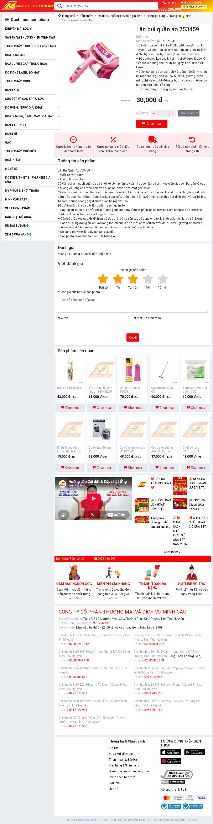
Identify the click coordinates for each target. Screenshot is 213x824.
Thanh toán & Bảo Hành (124, 759)
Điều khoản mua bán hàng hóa (129, 771)
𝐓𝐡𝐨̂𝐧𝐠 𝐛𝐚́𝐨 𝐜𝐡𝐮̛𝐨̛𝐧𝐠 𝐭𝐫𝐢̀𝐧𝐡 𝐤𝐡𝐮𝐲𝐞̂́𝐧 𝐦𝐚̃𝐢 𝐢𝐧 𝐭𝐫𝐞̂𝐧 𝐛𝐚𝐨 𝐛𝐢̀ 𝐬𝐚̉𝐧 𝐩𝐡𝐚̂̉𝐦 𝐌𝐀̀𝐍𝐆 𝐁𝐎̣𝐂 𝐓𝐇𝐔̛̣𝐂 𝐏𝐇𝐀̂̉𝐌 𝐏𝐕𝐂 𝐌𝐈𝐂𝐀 (160, 522)
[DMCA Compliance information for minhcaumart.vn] (176, 774)
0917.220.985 (153, 677)
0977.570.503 (78, 693)
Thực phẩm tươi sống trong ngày (31, 46)
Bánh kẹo (12, 90)
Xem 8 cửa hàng (17, 234)
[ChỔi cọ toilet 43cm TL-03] (195, 429)
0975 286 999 (106, 558)
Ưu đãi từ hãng (16, 225)
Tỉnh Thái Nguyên (193, 6)
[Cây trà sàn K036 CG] (164, 369)
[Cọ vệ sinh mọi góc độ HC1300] (133, 429)
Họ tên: (63, 318)
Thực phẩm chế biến (20, 151)
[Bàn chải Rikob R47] (70, 369)
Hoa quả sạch (15, 55)
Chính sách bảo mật (122, 777)
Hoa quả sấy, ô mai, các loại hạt (29, 116)
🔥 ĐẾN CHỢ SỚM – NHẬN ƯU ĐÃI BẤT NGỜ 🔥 (197, 483)
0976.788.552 (78, 677)
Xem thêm (171, 552)
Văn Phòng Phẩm (17, 208)
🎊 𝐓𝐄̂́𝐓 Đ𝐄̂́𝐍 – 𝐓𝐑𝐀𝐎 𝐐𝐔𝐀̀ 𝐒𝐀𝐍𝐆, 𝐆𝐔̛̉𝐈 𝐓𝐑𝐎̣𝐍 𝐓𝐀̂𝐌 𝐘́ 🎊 (198, 504)
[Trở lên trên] (207, 817)
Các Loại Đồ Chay (18, 217)
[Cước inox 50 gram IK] (101, 429)
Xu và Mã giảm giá (121, 753)
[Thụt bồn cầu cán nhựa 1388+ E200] (101, 369)
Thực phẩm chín (17, 81)
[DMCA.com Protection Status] (173, 781)
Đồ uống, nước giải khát (24, 107)
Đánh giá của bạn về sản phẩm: (79, 292)
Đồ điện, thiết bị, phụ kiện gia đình (27, 180)
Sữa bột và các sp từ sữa (24, 98)
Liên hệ (113, 788)
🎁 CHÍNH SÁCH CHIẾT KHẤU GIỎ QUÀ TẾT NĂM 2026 (199, 522)
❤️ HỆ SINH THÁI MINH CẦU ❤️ (161, 483)
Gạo (8, 142)
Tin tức (114, 748)
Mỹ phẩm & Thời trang (22, 190)
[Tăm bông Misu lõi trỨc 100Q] (195, 369)
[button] (183, 13)
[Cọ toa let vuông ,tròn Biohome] (164, 429)
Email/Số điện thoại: (148, 318)
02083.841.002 (154, 644)
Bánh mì (11, 133)
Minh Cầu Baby (16, 199)
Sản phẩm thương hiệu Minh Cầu (30, 37)
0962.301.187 (153, 709)
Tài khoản (201, 13)
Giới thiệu (115, 783)
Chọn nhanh (187, 113)
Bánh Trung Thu (18, 125)
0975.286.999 (100, 623)
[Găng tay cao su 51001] (133, 369)
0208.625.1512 (79, 644)
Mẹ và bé (11, 168)
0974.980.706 (153, 693)
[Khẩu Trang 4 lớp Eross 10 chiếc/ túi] (70, 429)
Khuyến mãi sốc (17, 28)
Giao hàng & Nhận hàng (124, 765)
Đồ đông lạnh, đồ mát (22, 72)
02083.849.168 (79, 660)
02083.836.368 (154, 660)
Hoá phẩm (12, 160)
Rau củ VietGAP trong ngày (26, 63)
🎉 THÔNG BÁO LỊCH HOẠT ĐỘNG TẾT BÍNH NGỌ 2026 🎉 (161, 504)
